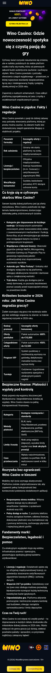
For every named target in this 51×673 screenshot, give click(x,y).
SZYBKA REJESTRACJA (18, 24)
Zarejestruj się (35, 668)
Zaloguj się (14, 668)
